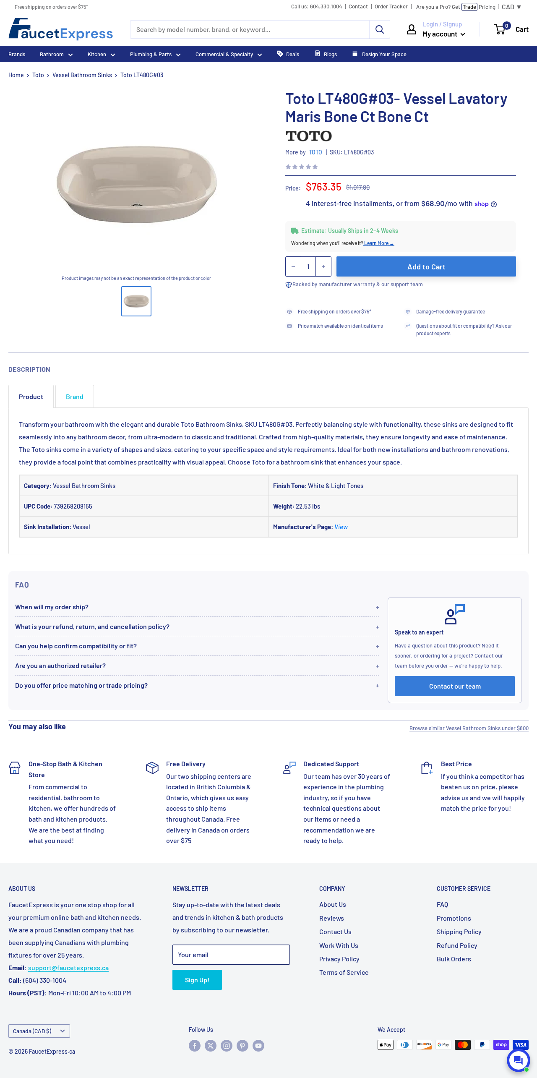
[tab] (31, 396)
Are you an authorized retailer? (60, 665)
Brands (16, 54)
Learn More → (378, 243)
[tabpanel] (268, 480)
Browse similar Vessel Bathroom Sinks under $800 (469, 728)
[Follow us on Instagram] (226, 1046)
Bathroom (52, 54)
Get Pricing (455, 6)
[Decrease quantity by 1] (293, 266)
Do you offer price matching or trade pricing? (81, 685)
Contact (358, 6)
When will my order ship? (52, 607)
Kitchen (97, 54)
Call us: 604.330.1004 (316, 6)
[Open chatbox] (518, 1060)
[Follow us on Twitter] (210, 1046)
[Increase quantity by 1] (323, 266)
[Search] (379, 29)
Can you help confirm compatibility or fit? (76, 646)
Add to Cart (426, 266)
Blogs (330, 54)
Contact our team (455, 686)
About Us (332, 904)
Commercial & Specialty (224, 54)
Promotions (454, 918)
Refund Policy (457, 945)
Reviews (331, 918)
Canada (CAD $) (32, 1030)
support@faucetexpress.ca (68, 967)
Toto (38, 74)
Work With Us (338, 945)
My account (440, 33)
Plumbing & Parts (151, 54)
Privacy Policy (339, 959)
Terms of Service (344, 972)
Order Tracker (391, 6)
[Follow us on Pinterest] (242, 1046)
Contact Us (335, 931)
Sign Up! (197, 980)
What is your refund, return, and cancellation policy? (92, 626)
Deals (292, 54)
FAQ (442, 904)
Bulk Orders (454, 959)
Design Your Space (384, 54)
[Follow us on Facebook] (195, 1046)
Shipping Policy (459, 931)
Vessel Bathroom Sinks (82, 74)
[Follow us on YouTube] (258, 1046)
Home (16, 74)
